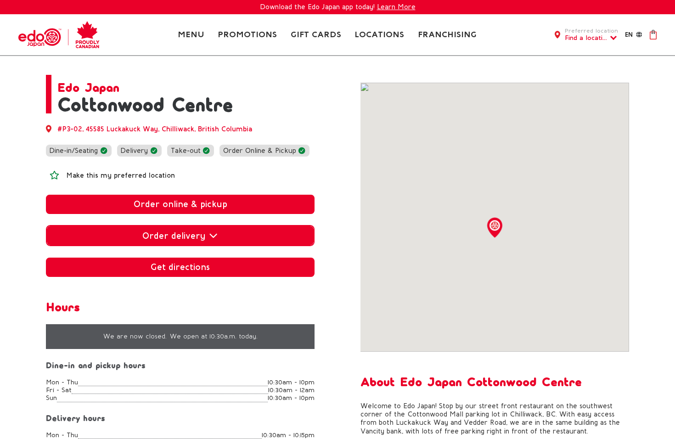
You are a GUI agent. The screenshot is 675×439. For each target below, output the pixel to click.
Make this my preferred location (121, 175)
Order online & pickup (180, 204)
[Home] (58, 34)
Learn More (396, 7)
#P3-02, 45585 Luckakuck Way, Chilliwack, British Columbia (154, 129)
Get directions (180, 267)
